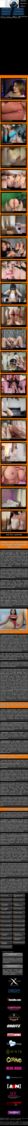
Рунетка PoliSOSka (6, 303)
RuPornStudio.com (6, 8)
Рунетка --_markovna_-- (7, 234)
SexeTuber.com (5, 14)
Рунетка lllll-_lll (5, 507)
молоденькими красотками (21, 645)
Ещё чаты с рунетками (14, 534)
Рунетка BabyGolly (6, 462)
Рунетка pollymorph (6, 98)
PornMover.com (18, 8)
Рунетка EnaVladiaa (6, 416)
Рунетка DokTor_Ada (7, 371)
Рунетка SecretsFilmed (7, 212)
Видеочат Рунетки (5, 16)
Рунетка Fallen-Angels (7, 257)
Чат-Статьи (12, 1118)
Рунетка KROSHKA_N (7, 143)
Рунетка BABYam (6, 189)
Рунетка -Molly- (5, 439)
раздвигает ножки (23, 775)
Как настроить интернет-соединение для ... (12, 966)
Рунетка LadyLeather (7, 394)
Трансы (22, 6)
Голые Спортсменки (16, 1119)
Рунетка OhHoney (6, 530)
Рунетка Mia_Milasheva (7, 485)
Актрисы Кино (20, 1118)
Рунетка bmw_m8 (6, 325)
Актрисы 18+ (8, 1119)
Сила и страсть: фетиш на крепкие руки (13, 954)
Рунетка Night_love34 (7, 348)
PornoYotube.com (19, 11)
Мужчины (23, 3)
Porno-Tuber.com (6, 11)
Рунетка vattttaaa (6, 166)
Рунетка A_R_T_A (6, 280)
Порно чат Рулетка (18, 14)
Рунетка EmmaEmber (7, 121)
